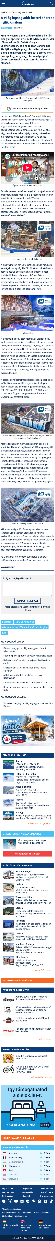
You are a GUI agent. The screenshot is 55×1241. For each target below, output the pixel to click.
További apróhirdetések (40, 1077)
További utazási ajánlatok (39, 823)
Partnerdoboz (46, 1196)
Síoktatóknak (21, 1216)
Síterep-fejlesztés (25, 622)
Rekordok (7, 622)
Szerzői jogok (47, 1192)
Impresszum (7, 1189)
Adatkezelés (27, 1192)
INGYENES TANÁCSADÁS (16, 980)
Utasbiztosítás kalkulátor (27, 853)
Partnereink (7, 1196)
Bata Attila (18, 28)
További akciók (44, 1039)
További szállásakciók (41, 970)
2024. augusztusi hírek (22, 12)
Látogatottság (8, 1192)
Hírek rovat (5, 12)
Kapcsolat (27, 1189)
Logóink (26, 1196)
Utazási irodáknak (42, 1212)
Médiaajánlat (47, 1189)
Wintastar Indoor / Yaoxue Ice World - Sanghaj (24, 627)
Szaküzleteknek (25, 1212)
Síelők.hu (27, 3)
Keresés (51, 3)
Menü (3, 3)
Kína (4, 632)
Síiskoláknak (7, 1216)
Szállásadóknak (9, 1212)
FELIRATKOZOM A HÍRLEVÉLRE (19, 1138)
